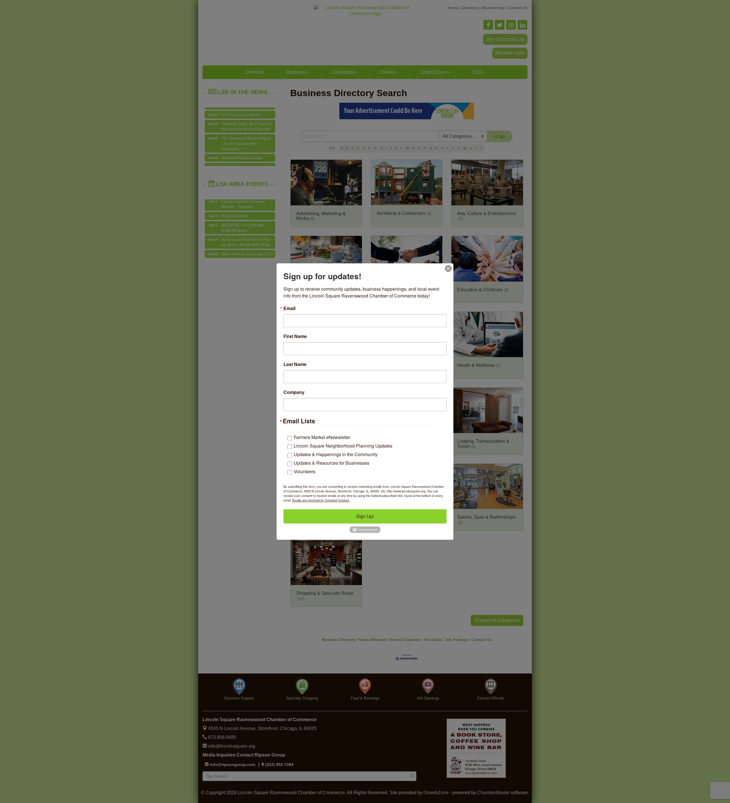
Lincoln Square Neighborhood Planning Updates (343, 445)
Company (294, 392)
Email (289, 308)
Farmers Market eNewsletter (322, 437)
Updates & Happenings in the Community (336, 454)
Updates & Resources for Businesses (331, 463)
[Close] (448, 268)
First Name (295, 336)
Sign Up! (365, 516)
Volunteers (304, 471)
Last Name (295, 364)
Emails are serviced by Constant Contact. (321, 500)
